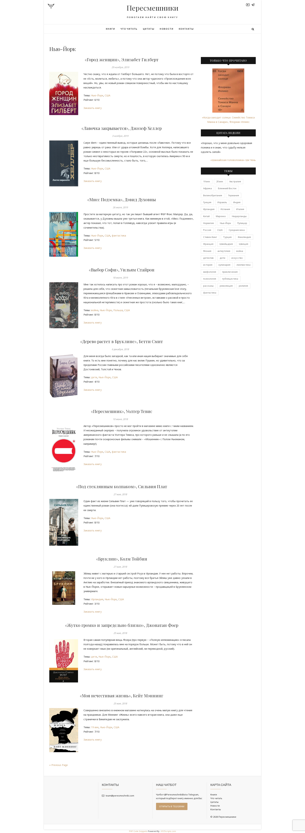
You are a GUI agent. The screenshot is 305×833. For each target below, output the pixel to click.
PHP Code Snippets (138, 831)
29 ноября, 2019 (120, 67)
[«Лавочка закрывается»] (63, 163)
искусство (237, 257)
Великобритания (212, 195)
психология (209, 278)
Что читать (129, 29)
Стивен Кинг (210, 237)
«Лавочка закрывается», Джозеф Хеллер (121, 128)
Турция (227, 237)
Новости (167, 29)
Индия (236, 202)
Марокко (221, 216)
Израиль (222, 202)
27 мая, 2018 (120, 494)
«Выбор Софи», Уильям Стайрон (121, 269)
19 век (95, 727)
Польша (118, 310)
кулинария (224, 264)
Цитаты (148, 29)
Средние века (237, 230)
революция (226, 285)
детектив (208, 257)
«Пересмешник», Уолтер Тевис (121, 411)
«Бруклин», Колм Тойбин (121, 559)
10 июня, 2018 (120, 419)
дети (94, 377)
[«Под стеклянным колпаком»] (63, 522)
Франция (208, 243)
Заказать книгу (92, 108)
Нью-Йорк (97, 95)
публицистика (230, 278)
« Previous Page (58, 765)
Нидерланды (239, 216)
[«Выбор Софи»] (63, 305)
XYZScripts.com (168, 831)
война (94, 310)
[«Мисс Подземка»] (63, 234)
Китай (206, 216)
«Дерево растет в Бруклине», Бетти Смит (121, 341)
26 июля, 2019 (120, 207)
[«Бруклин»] (63, 588)
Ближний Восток (227, 188)
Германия (233, 195)
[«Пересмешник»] (63, 448)
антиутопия (223, 251)
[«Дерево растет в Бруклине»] (63, 376)
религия (243, 285)
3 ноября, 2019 (120, 135)
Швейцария (226, 243)
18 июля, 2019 (120, 277)
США (107, 95)
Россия (207, 230)
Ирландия (97, 599)
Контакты (186, 29)
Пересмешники (152, 8)
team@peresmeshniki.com (119, 795)
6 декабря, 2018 (120, 349)
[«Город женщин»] (63, 93)
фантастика (119, 235)
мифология (209, 271)
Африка (207, 188)
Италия (240, 209)
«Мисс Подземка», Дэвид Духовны (121, 199)
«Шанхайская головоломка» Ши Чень (233, 160)
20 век (219, 181)
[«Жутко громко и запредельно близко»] (63, 660)
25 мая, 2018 (120, 633)
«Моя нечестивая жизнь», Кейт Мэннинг (121, 695)
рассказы (208, 285)
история (207, 264)
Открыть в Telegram (171, 806)
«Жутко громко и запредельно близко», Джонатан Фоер (121, 625)
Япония (207, 251)
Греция (207, 202)
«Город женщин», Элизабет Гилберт (122, 59)
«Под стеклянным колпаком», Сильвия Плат (121, 486)
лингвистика (243, 264)
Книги (110, 29)
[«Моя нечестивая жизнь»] (63, 730)
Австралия (235, 181)
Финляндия (244, 237)
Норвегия (208, 223)
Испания (225, 209)
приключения (230, 271)
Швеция (243, 243)
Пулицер (242, 223)
